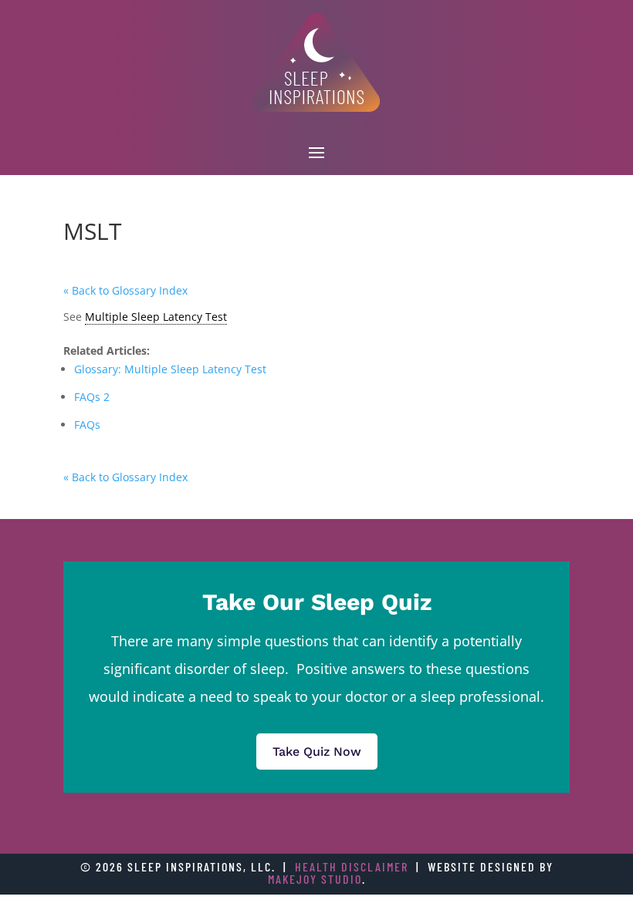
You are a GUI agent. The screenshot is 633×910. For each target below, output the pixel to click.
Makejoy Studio (315, 878)
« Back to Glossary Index (125, 290)
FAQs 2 (92, 396)
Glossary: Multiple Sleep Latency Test (170, 369)
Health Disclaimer (351, 866)
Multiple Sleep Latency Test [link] (156, 316)
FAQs (87, 424)
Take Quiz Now (316, 751)
